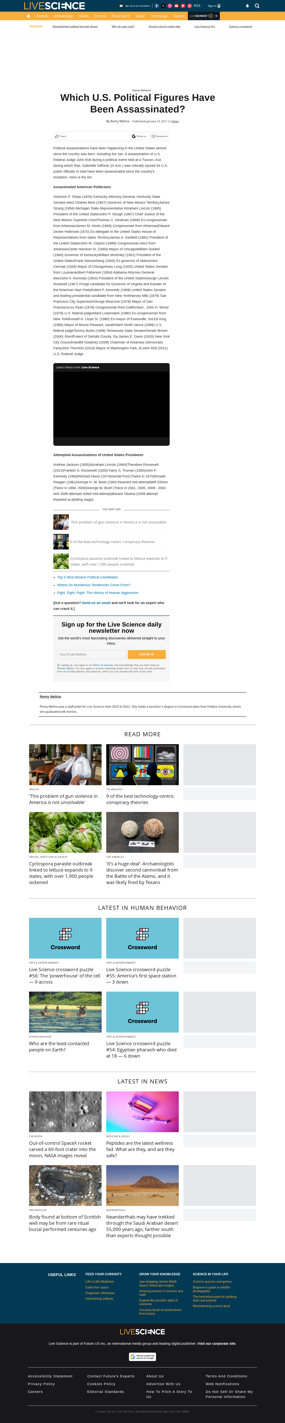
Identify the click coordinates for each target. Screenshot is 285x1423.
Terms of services (103, 665)
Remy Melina (120, 121)
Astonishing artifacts (99, 1298)
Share (63, 136)
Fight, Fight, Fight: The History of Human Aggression (97, 593)
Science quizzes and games (212, 1281)
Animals (42, 16)
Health (83, 16)
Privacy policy (41, 1384)
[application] (111, 404)
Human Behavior (141, 90)
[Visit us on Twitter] (163, 5)
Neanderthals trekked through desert (75, 26)
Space (140, 16)
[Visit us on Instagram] (170, 5)
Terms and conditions (226, 1376)
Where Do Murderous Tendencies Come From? (93, 585)
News (175, 121)
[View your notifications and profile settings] (247, 6)
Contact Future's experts (111, 1376)
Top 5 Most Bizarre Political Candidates (87, 577)
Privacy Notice (65, 668)
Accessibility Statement (50, 1376)
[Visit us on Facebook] (156, 5)
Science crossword (240, 26)
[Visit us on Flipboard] (183, 5)
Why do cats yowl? (123, 26)
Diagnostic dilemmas (100, 1293)
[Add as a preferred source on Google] (142, 1357)
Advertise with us (163, 1384)
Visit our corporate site (216, 1344)
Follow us (141, 136)
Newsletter (162, 136)
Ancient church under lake (164, 26)
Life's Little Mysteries (100, 1281)
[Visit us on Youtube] (176, 5)
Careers (35, 1392)
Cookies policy (101, 1384)
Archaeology (63, 16)
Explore (179, 16)
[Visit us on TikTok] (189, 5)
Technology (159, 16)
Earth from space (97, 1287)
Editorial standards (105, 1392)
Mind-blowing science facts (211, 1306)
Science (100, 16)
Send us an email (96, 603)
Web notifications (222, 1384)
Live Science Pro (204, 26)
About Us (155, 1376)
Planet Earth (121, 16)
